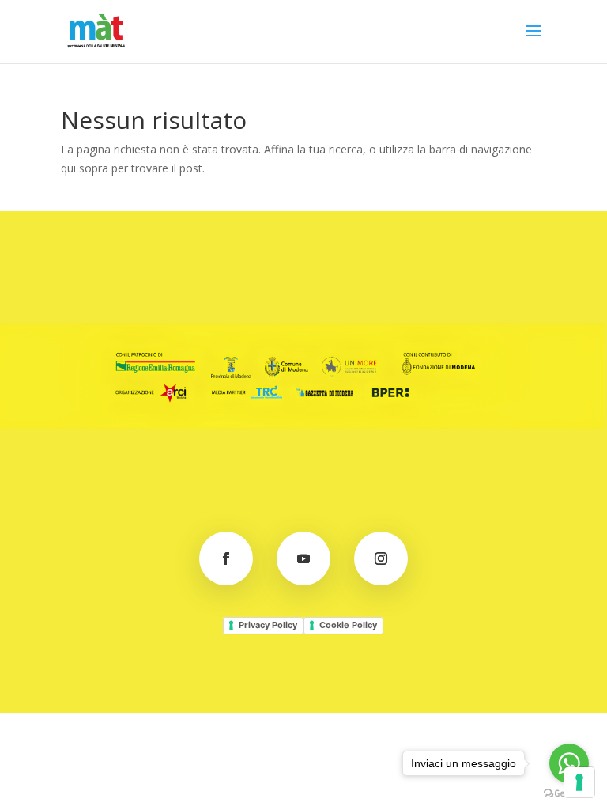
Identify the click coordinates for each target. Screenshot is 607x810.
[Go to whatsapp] (569, 763)
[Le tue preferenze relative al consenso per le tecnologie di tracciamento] (579, 782)
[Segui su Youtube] (303, 558)
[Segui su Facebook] (226, 558)
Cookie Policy (348, 624)
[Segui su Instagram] (381, 558)
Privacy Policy (268, 624)
